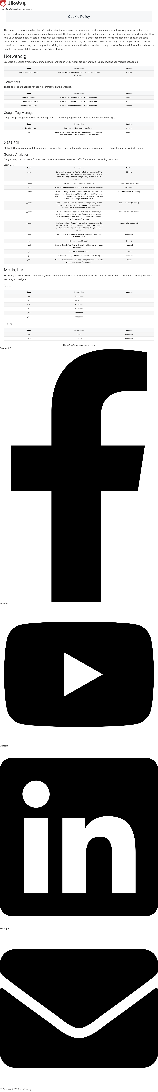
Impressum (26, 9)
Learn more (9, 165)
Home (3, 9)
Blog (8, 9)
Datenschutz (15, 9)
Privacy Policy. (55, 49)
